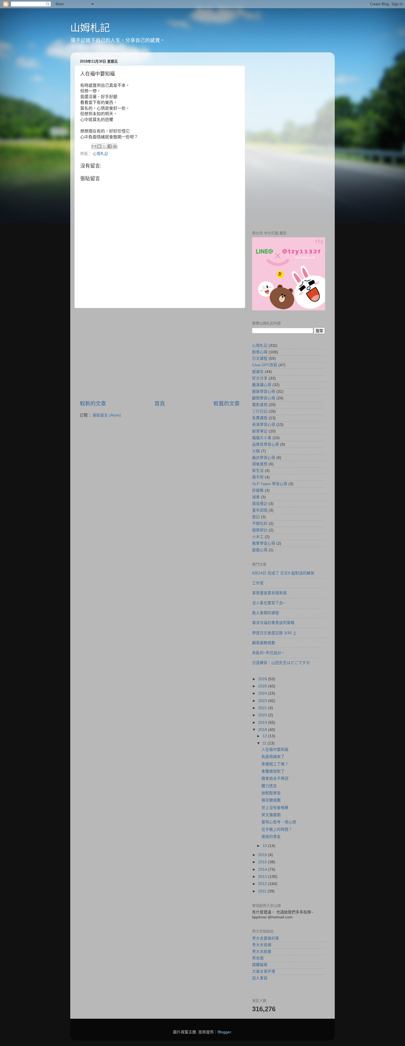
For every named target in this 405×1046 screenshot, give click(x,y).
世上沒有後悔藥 (274, 808)
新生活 (258, 471)
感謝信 (258, 372)
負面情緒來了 (273, 757)
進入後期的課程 (265, 613)
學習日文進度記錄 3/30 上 (274, 633)
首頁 (160, 404)
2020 (263, 715)
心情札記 (100, 154)
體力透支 (269, 786)
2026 (263, 679)
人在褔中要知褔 (274, 749)
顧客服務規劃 (263, 643)
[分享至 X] (104, 146)
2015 (263, 862)
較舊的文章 (227, 404)
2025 (263, 686)
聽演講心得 (261, 385)
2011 (263, 891)
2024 (263, 693)
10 (265, 846)
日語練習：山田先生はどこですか (281, 663)
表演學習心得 (263, 425)
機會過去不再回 (274, 778)
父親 (256, 451)
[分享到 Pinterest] (115, 146)
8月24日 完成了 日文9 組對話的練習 (283, 573)
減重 (256, 497)
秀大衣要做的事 (265, 938)
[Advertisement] (160, 354)
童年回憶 (260, 510)
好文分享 (260, 378)
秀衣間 (258, 958)
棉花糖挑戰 (271, 800)
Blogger (224, 1032)
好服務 (258, 490)
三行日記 (260, 411)
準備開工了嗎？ (274, 764)
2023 (263, 701)
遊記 (256, 517)
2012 (263, 884)
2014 (263, 869)
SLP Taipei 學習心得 (269, 484)
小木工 (258, 537)
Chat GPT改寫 (264, 365)
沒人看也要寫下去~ (268, 603)
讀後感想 (260, 464)
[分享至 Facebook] (109, 146)
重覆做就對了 (273, 771)
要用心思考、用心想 (278, 822)
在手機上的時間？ (276, 829)
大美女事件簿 (263, 971)
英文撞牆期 (271, 815)
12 (265, 736)
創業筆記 (260, 431)
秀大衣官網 (261, 945)
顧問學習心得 (263, 398)
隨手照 (258, 477)
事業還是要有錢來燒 (269, 593)
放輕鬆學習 (271, 793)
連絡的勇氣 (271, 837)
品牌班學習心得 (265, 444)
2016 (263, 855)
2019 (263, 722)
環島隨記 (260, 504)
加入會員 (260, 978)
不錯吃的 (260, 523)
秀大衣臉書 (261, 952)
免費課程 (260, 418)
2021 (263, 708)
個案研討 (260, 530)
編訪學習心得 (263, 458)
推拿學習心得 (263, 543)
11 (265, 743)
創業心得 (260, 352)
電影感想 (260, 405)
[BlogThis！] (99, 146)
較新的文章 (93, 404)
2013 (263, 877)
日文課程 (260, 358)
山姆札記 (90, 28)
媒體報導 (260, 965)
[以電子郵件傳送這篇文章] (94, 146)
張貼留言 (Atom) (107, 415)
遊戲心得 (260, 550)
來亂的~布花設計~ (268, 653)
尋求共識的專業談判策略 (273, 623)
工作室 (258, 583)
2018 (263, 730)
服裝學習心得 (263, 391)
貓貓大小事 (261, 438)
